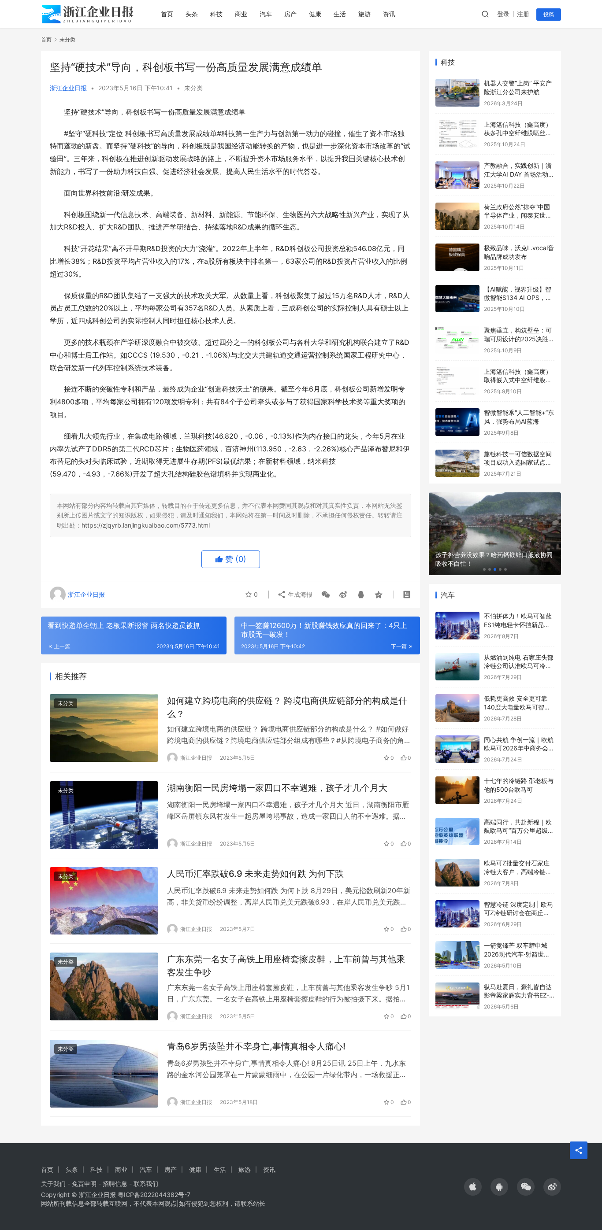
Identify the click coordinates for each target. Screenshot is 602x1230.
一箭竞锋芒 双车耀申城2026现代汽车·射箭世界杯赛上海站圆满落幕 (517, 954)
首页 (167, 14)
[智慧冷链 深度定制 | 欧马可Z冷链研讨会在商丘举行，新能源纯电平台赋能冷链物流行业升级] (457, 914)
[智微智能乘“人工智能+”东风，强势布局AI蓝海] (457, 422)
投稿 (548, 14)
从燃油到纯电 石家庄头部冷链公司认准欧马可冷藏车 (519, 666)
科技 (216, 14)
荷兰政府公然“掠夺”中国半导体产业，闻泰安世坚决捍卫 (518, 215)
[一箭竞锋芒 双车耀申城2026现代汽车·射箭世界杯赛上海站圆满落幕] (457, 955)
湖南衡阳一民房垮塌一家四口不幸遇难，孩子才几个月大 (277, 788)
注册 (523, 14)
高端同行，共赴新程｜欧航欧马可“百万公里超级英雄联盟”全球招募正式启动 (519, 830)
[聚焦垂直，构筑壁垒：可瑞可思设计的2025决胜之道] (457, 340)
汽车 (266, 14)
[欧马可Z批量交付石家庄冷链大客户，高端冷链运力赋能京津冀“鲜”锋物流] (457, 872)
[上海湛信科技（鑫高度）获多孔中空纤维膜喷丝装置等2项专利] (457, 134)
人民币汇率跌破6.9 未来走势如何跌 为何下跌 (255, 873)
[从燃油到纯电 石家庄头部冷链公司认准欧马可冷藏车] (457, 667)
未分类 (193, 88)
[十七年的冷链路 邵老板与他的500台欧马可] (457, 790)
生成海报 (299, 594)
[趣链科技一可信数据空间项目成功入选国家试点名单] (457, 463)
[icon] (473, 1187)
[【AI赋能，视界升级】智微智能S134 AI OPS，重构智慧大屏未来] (457, 299)
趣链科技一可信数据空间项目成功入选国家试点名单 (518, 462)
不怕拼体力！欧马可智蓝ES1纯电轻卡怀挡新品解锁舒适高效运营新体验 (518, 624)
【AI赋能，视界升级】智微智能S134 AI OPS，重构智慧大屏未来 (518, 297)
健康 (315, 14)
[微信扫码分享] (326, 594)
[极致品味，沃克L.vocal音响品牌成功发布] (457, 257)
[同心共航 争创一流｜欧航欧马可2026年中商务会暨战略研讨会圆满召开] (457, 749)
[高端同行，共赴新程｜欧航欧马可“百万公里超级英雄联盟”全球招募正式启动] (457, 832)
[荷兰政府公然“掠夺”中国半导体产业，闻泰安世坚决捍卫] (457, 216)
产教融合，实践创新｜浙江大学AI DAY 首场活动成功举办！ (519, 174)
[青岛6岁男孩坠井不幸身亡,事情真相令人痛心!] (104, 1074)
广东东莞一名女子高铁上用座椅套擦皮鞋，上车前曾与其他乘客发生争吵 (286, 965)
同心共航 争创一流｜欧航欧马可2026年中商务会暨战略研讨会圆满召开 (519, 748)
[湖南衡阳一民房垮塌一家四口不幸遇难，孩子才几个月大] (104, 815)
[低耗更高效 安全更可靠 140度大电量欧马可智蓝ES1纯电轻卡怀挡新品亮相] (457, 708)
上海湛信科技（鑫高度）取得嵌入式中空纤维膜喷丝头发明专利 (518, 380)
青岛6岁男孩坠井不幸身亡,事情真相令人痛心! (256, 1046)
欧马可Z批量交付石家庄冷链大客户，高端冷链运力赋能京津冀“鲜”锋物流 (518, 871)
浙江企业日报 (68, 88)
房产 (290, 14)
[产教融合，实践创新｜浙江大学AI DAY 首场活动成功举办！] (457, 175)
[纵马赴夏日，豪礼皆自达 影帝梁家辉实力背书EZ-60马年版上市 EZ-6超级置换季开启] (457, 996)
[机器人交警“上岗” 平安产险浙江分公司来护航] (457, 93)
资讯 (389, 14)
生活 (340, 14)
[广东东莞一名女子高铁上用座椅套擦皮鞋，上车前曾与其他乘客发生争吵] (104, 986)
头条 (192, 14)
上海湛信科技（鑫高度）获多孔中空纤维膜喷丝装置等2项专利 (518, 133)
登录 (503, 14)
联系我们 (146, 1183)
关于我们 (53, 1183)
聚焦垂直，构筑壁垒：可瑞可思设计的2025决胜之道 (519, 338)
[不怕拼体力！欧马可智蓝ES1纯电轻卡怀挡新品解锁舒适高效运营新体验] (457, 625)
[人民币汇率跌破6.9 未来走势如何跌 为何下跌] (104, 901)
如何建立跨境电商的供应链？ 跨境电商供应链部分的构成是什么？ (287, 707)
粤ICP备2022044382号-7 (154, 1194)
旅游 (364, 14)
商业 (241, 14)
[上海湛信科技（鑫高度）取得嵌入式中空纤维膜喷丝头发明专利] (457, 381)
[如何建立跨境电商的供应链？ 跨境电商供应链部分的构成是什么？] (104, 728)
